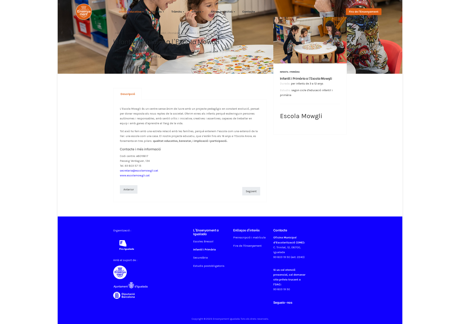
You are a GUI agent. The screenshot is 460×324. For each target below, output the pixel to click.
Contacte (248, 11)
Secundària (200, 257)
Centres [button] (156, 11)
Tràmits (176, 11)
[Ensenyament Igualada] (84, 11)
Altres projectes (222, 11)
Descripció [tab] (128, 94)
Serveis (196, 11)
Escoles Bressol (203, 241)
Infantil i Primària (290, 71)
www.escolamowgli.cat (135, 175)
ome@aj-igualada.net (287, 262)
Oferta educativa (130, 11)
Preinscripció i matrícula (249, 237)
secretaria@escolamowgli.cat (139, 170)
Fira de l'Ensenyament (363, 11)
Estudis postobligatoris (208, 266)
